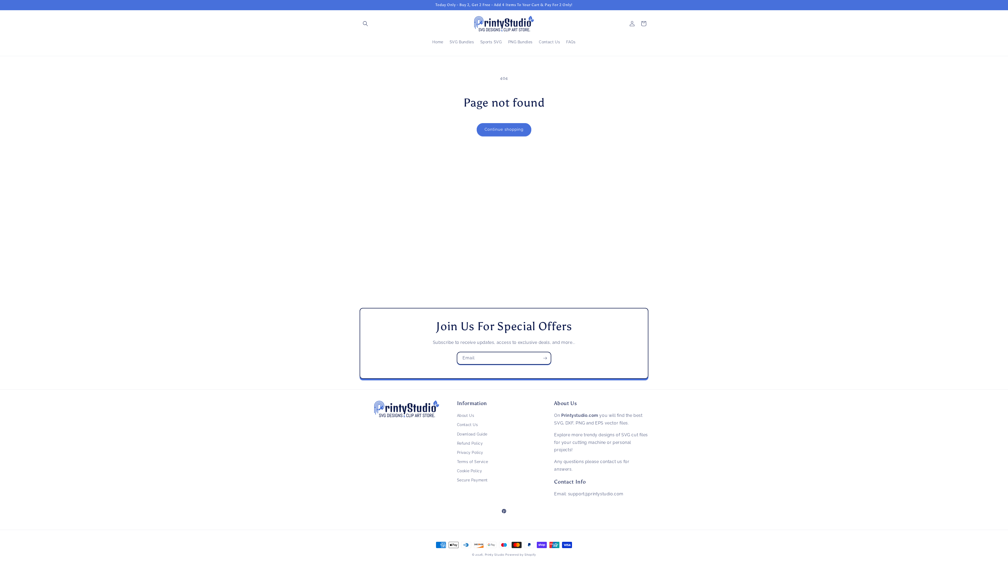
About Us (465, 415)
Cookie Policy (469, 471)
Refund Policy (470, 443)
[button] (365, 23)
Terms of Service (472, 462)
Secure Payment (472, 480)
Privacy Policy (470, 452)
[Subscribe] (545, 358)
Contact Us (467, 425)
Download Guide (472, 434)
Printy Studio (495, 554)
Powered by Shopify (520, 554)
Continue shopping (504, 129)
